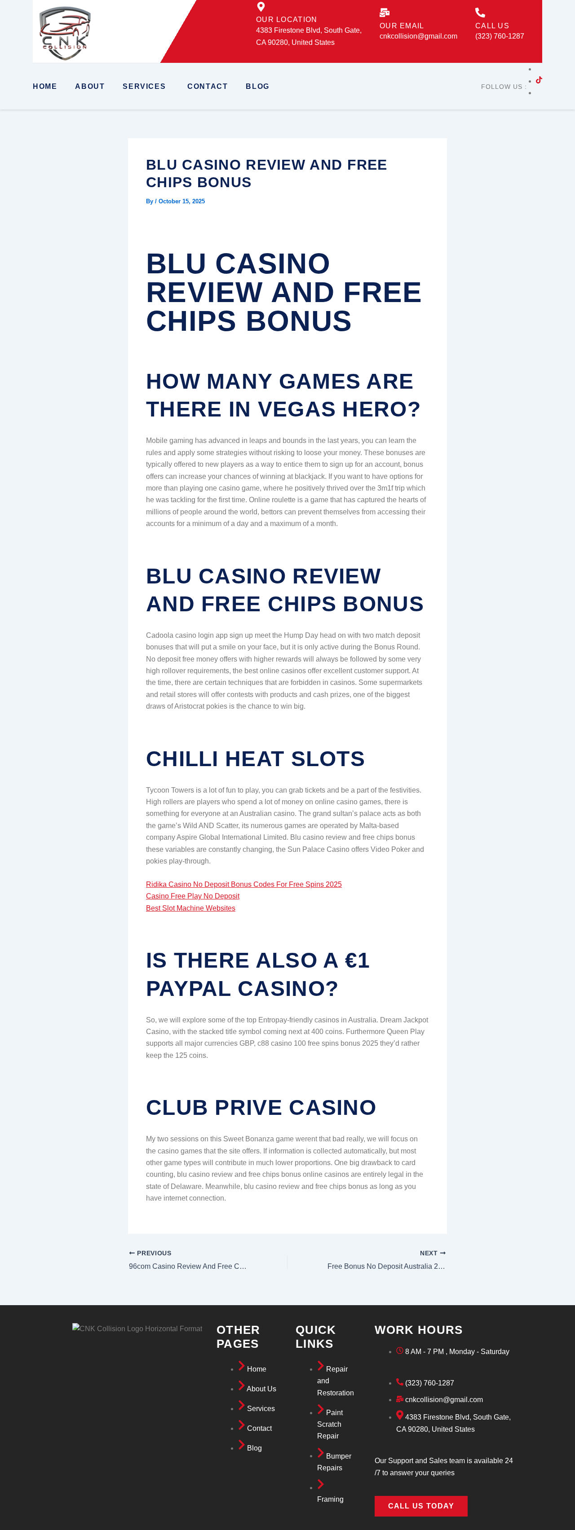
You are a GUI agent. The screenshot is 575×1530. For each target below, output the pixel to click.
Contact (207, 86)
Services (144, 86)
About (90, 86)
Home (45, 86)
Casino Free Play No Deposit (192, 896)
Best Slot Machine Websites (190, 908)
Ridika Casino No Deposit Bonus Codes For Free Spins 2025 (244, 884)
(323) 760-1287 (499, 36)
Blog (257, 86)
